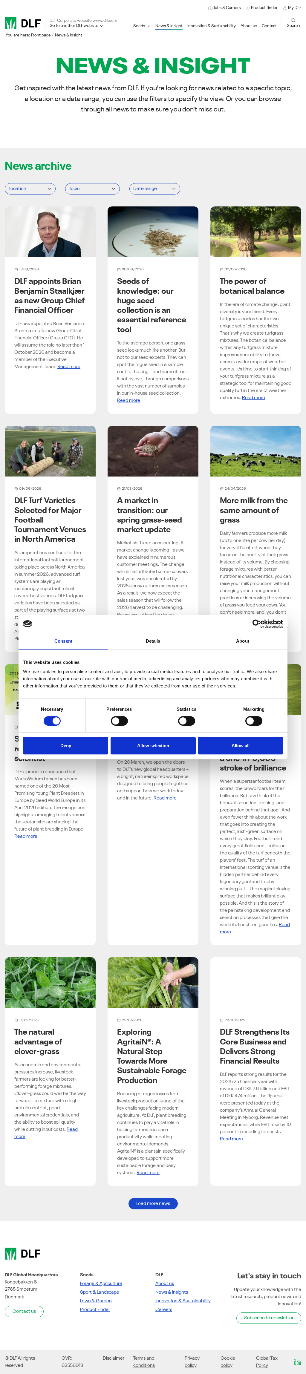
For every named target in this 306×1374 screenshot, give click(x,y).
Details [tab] (153, 641)
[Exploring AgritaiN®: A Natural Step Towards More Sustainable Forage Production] (153, 982)
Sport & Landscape (99, 1292)
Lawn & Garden (96, 1301)
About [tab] (242, 641)
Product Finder (95, 1309)
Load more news (153, 1203)
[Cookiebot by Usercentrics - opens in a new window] (257, 623)
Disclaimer (113, 1358)
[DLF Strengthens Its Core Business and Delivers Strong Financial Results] (255, 982)
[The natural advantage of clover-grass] (50, 982)
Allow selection (153, 745)
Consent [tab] (63, 641)
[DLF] (23, 23)
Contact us (24, 1311)
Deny (65, 745)
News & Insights (171, 1292)
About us (164, 1283)
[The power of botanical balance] (255, 231)
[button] (211, 26)
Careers (163, 1309)
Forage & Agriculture (101, 1283)
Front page (41, 35)
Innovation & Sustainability (183, 1301)
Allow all (241, 745)
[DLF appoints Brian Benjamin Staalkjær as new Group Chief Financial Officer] (50, 231)
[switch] (119, 721)
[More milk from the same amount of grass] (255, 451)
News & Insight (68, 35)
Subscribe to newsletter (268, 1318)
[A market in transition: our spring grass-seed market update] (153, 451)
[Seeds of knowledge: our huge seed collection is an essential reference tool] (153, 231)
